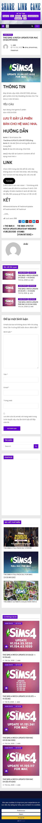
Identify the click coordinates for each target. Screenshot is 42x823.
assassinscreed (33, 16)
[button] (32, 26)
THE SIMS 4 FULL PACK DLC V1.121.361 (18, 548)
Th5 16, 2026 (22, 293)
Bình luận (8, 332)
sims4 (24, 16)
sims (12, 16)
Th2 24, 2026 (23, 307)
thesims (17, 16)
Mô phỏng (32, 272)
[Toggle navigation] (7, 26)
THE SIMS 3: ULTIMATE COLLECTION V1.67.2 (20, 602)
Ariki (14, 45)
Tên (6, 374)
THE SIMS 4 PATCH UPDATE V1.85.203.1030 (10, 229)
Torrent (9, 181)
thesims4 (6, 16)
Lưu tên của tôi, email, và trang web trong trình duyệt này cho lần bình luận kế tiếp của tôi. (20, 419)
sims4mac (18, 18)
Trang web (8, 400)
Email (6, 387)
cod (25, 18)
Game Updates (8, 34)
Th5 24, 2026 (23, 280)
